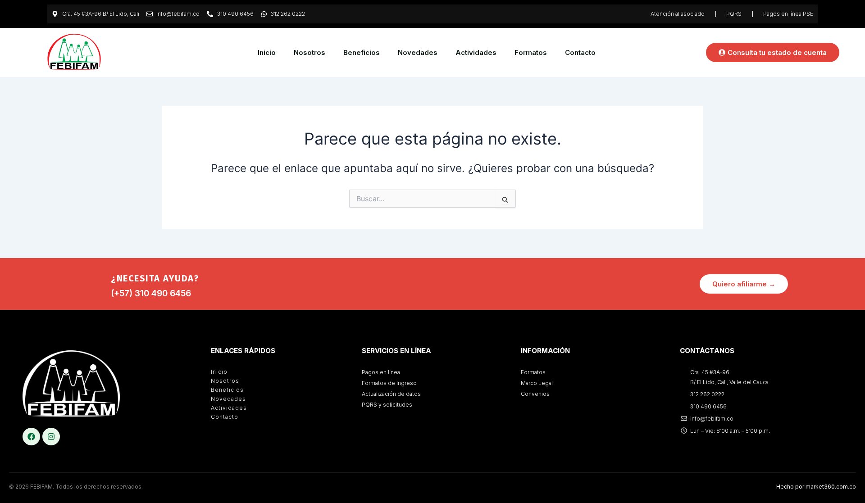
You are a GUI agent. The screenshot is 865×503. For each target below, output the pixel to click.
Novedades (417, 52)
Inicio (267, 52)
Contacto (580, 52)
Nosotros (309, 52)
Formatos (530, 52)
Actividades (475, 52)
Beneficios (361, 52)
